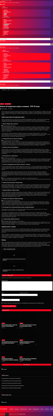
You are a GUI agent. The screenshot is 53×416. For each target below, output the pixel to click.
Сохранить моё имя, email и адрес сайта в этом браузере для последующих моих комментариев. (23, 303)
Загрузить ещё (26, 364)
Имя (3, 292)
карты (42, 409)
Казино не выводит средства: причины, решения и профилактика (27, 342)
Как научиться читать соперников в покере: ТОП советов (28, 359)
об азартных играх (11, 249)
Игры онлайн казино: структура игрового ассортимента (9, 325)
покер (30, 409)
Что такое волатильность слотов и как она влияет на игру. (28, 325)
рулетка (46, 409)
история (16, 409)
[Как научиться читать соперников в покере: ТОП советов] (28, 351)
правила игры (36, 409)
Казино (8, 89)
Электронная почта (24, 292)
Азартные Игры (4, 89)
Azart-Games (2, 1)
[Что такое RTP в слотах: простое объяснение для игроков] (10, 334)
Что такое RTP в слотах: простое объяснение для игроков (10, 342)
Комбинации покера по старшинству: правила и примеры (10, 359)
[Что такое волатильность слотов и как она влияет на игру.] (28, 317)
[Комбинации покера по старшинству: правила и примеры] (10, 351)
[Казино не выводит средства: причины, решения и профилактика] (28, 334)
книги (5, 249)
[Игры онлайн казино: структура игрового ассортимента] (10, 317)
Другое (3, 323)
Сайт (3, 298)
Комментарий (5, 280)
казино (11, 409)
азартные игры (23, 409)
